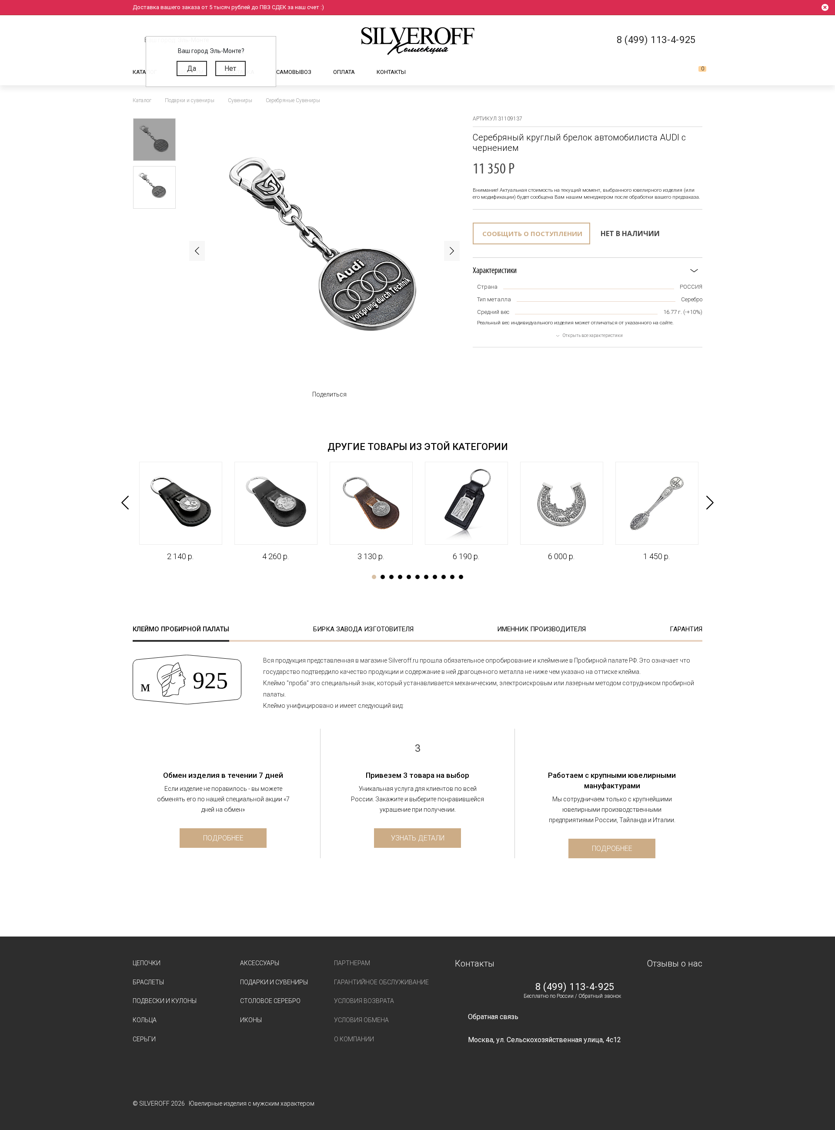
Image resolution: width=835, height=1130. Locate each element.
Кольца (145, 1020)
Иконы (251, 1020)
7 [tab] (426, 577)
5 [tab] (409, 577)
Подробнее (223, 838)
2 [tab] (383, 577)
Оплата (344, 72)
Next (452, 251)
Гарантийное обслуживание (381, 982)
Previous (197, 251)
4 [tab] (400, 577)
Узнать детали (417, 838)
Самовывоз (293, 72)
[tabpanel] (180, 512)
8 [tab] (435, 577)
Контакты (391, 72)
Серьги (144, 1039)
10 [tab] (452, 577)
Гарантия (686, 629)
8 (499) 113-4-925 (575, 987)
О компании (354, 1039)
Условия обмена (361, 1020)
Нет (230, 68)
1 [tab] (374, 577)
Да (191, 68)
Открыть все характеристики (593, 335)
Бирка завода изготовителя (363, 629)
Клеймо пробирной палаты (181, 629)
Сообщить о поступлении (532, 233)
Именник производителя (541, 629)
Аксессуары (259, 963)
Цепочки (146, 963)
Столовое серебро (270, 1000)
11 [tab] (461, 577)
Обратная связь (493, 1017)
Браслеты (148, 982)
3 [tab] (391, 577)
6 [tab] (417, 577)
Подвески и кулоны (165, 1000)
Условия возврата (364, 1000)
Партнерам (352, 963)
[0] (695, 72)
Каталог (145, 72)
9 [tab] (443, 577)
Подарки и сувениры (274, 982)
